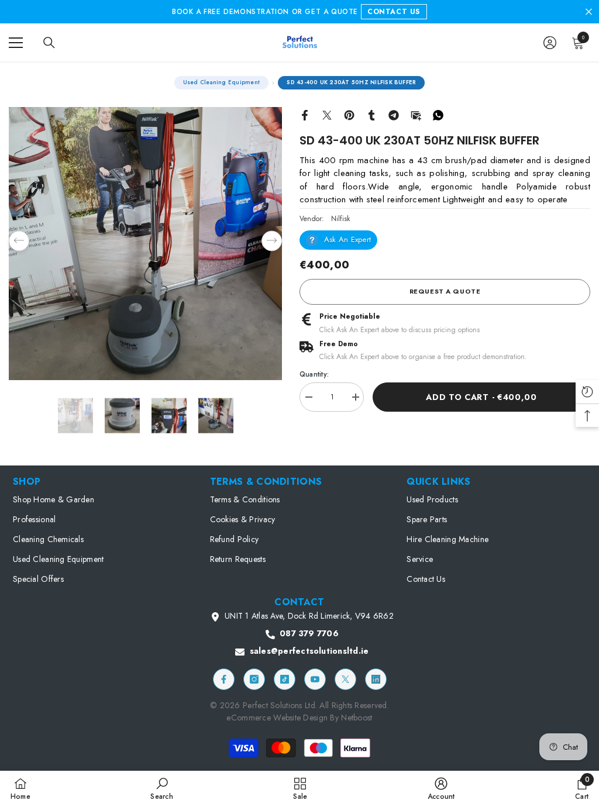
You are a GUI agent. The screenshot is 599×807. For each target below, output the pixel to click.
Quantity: (314, 374)
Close (588, 12)
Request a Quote (444, 291)
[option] (145, 243)
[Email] (416, 114)
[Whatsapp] (438, 114)
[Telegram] (393, 114)
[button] (19, 240)
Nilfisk (340, 218)
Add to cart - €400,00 (481, 397)
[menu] (16, 43)
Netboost (356, 717)
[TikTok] (284, 679)
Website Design (301, 717)
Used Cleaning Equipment (221, 82)
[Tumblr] (371, 114)
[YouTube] (315, 679)
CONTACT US (393, 11)
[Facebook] (305, 114)
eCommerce (248, 717)
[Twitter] (327, 114)
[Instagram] (254, 679)
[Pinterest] (349, 114)
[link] (161, 788)
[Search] (49, 43)
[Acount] (549, 42)
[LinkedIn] (376, 679)
